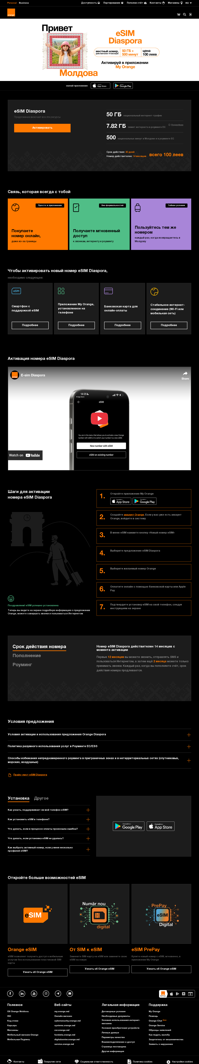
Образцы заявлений (160, 1030)
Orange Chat (158, 1020)
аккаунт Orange (134, 515)
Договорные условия (113, 1011)
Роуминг (22, 665)
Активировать (42, 128)
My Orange (154, 1011)
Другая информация (113, 1051)
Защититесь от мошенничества (166, 1039)
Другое (41, 799)
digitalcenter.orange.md (67, 1039)
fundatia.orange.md (64, 1034)
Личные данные (110, 1032)
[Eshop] (178, 15)
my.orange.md (61, 1011)
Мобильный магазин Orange (22, 1034)
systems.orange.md (64, 1025)
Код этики (12, 1020)
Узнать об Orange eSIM (37, 972)
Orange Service (157, 1025)
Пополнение (27, 656)
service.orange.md (64, 1044)
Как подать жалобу (159, 1034)
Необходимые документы (116, 1016)
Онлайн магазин (63, 1016)
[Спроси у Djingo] (192, 1057)
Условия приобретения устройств (120, 1028)
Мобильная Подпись (18, 1039)
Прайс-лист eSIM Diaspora (30, 775)
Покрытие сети (52, 1062)
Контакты (19, 1062)
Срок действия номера (39, 647)
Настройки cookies (182, 1062)
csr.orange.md (61, 1030)
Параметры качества (113, 1037)
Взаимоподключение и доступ (118, 1042)
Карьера (12, 1025)
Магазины (12, 1030)
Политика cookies (142, 1062)
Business (24, 3)
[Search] (184, 14)
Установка (18, 799)
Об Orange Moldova (18, 1011)
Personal (12, 3)
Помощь (153, 1016)
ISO (9, 1016)
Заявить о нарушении (161, 1044)
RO (187, 3)
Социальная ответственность (96, 1062)
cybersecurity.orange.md (67, 1020)
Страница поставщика (114, 1046)
